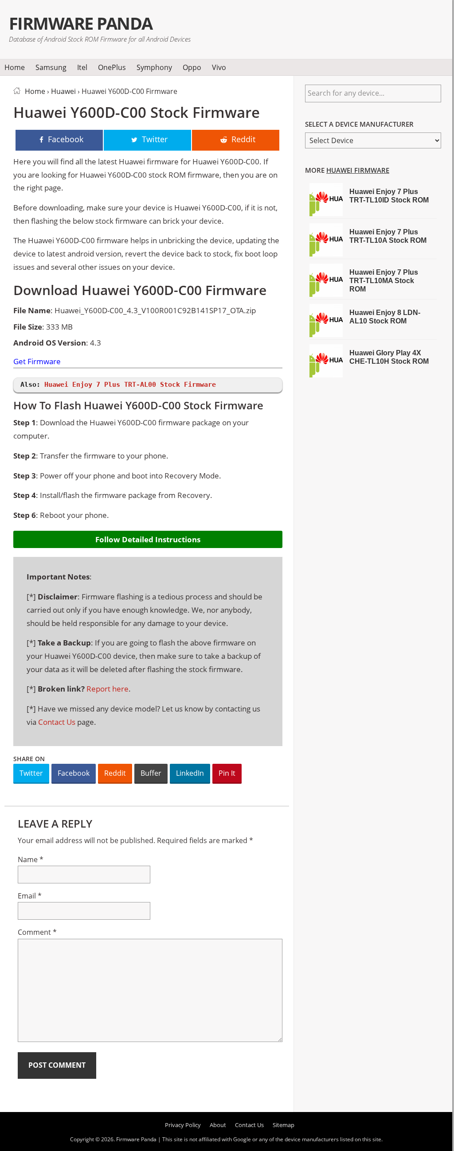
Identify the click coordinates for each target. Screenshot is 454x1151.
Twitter (31, 773)
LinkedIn (190, 773)
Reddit (115, 773)
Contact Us (56, 722)
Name (30, 859)
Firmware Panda (81, 23)
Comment (37, 932)
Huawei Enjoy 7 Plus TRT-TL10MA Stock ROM (383, 280)
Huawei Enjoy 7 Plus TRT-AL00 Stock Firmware (130, 385)
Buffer (151, 773)
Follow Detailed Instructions (147, 539)
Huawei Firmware (357, 170)
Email (30, 896)
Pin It (227, 773)
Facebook (74, 773)
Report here (107, 689)
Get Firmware (37, 362)
